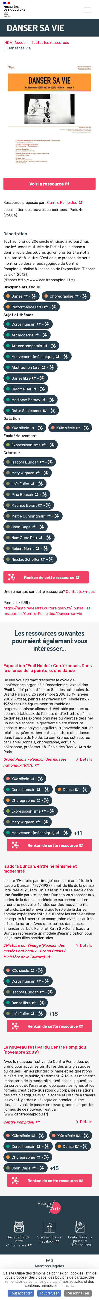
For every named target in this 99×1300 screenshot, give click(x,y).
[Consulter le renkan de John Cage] (42, 527)
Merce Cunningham (28, 516)
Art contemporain (27, 346)
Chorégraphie (61, 296)
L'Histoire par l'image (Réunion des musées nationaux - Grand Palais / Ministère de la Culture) (34, 951)
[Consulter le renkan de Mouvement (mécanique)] (66, 356)
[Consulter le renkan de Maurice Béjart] (48, 505)
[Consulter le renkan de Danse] (34, 296)
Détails (86, 759)
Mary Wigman (23, 473)
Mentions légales (49, 1266)
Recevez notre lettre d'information (18, 1242)
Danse (17, 296)
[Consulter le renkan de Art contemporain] (53, 346)
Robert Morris (23, 548)
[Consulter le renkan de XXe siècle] (40, 428)
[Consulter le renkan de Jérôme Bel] (42, 389)
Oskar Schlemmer (27, 411)
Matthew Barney (26, 400)
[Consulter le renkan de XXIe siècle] (86, 428)
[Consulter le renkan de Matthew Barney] (52, 400)
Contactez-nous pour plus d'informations (80, 1241)
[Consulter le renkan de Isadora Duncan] (50, 462)
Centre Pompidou (62, 202)
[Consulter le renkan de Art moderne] (45, 335)
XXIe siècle (65, 428)
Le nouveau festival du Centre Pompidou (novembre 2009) (44, 1050)
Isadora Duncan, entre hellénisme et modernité (40, 869)
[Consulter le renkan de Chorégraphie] (84, 296)
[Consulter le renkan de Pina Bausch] (44, 494)
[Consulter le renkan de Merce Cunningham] (57, 516)
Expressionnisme (26, 445)
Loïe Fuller (20, 484)
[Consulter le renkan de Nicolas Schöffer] (51, 559)
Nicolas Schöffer (26, 559)
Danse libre (21, 378)
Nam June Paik (24, 538)
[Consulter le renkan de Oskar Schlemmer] (53, 410)
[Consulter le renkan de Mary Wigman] (46, 473)
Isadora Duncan (25, 462)
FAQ (49, 1260)
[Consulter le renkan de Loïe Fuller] (40, 483)
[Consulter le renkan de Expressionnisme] (52, 445)
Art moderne (22, 335)
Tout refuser (49, 1293)
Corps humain (23, 324)
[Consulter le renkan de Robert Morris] (46, 548)
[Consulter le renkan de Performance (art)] (54, 307)
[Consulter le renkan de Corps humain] (47, 324)
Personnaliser (78, 1293)
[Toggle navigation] (87, 10)
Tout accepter (21, 1293)
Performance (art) (27, 307)
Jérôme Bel (21, 389)
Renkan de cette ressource (49, 577)
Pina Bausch (22, 494)
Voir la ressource (46, 184)
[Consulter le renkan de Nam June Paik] (49, 537)
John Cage (21, 527)
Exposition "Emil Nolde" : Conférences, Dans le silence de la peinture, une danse (47, 668)
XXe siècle (20, 428)
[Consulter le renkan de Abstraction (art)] (52, 367)
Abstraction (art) (26, 367)
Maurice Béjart (24, 505)
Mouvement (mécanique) (33, 357)
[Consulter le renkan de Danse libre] (42, 378)
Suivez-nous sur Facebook (49, 1240)
